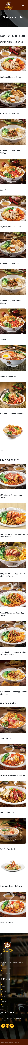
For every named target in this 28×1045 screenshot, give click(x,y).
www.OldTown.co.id (6, 973)
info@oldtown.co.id (6, 968)
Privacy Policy (4, 1006)
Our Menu (3, 996)
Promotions (4, 1001)
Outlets (3, 986)
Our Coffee (4, 991)
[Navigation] (23, 5)
